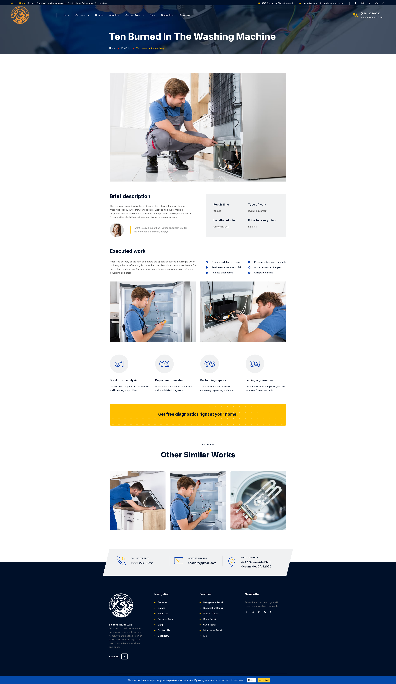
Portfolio (125, 48)
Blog (152, 15)
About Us (114, 15)
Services (80, 15)
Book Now (185, 15)
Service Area (132, 15)
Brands (99, 15)
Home (66, 15)
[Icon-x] (369, 3)
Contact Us (167, 15)
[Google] (376, 3)
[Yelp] (383, 3)
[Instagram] (362, 3)
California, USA (221, 226)
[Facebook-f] (355, 3)
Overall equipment (257, 210)
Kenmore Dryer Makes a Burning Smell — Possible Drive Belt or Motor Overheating (67, 3)
